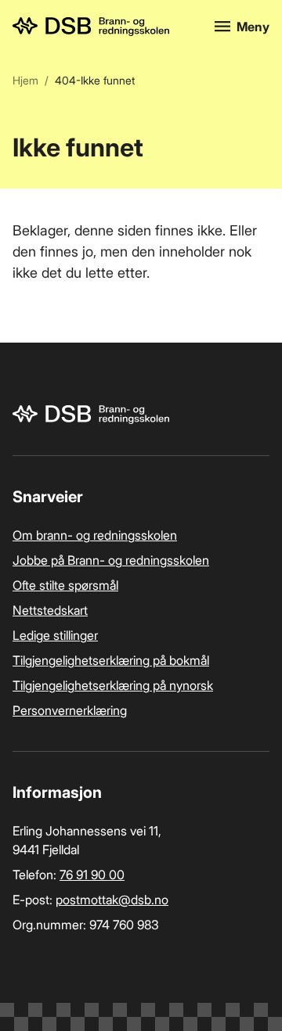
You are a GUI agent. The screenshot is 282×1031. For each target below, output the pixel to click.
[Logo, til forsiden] (104, 26)
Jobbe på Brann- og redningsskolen (111, 560)
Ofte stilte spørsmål (65, 585)
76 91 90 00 (92, 874)
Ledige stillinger (55, 635)
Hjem (25, 80)
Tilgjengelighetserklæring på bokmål (111, 660)
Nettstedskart (50, 610)
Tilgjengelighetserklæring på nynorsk (113, 685)
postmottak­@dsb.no (112, 899)
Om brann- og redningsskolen (95, 535)
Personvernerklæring (70, 710)
